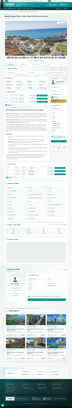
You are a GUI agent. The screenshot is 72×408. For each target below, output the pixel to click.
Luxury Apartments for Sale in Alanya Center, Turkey (35, 330)
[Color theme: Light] (65, 1)
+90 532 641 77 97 (16, 290)
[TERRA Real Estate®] (10, 398)
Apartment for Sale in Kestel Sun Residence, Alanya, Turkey (35, 353)
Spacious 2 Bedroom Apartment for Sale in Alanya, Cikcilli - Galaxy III (56, 353)
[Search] (65, 9)
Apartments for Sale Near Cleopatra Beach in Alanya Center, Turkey (15, 330)
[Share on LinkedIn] (61, 151)
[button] (7, 54)
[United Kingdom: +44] (52, 119)
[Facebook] (55, 399)
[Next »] (66, 38)
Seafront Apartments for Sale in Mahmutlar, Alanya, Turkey (56, 330)
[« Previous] (6, 38)
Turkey (6, 18)
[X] (58, 399)
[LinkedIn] (60, 399)
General (30, 60)
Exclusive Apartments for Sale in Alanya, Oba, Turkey (15, 353)
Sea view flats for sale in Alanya (12, 113)
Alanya (10, 18)
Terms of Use (61, 136)
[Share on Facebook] (54, 151)
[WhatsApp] (2, 405)
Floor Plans (36, 60)
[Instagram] (65, 399)
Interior (41, 60)
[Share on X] (58, 151)
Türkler (13, 18)
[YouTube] (63, 399)
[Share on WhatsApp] (65, 151)
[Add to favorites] (67, 1)
